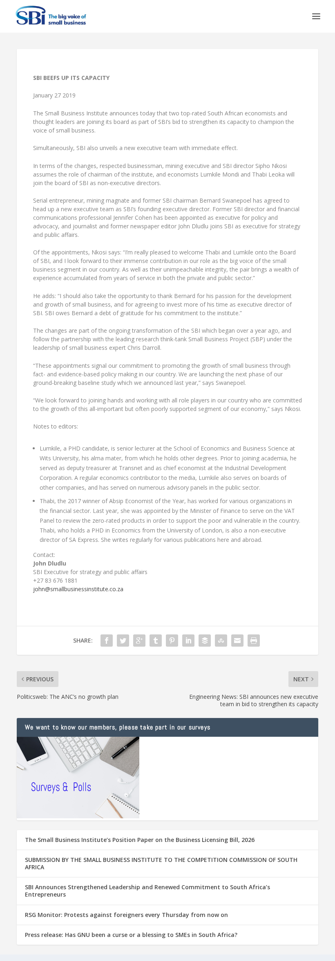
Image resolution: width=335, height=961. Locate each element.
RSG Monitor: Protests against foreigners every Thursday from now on (126, 915)
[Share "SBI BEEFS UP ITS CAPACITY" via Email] (237, 640)
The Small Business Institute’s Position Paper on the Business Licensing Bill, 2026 (140, 840)
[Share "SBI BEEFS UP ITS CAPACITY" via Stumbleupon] (221, 640)
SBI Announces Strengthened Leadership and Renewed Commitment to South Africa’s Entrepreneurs (147, 890)
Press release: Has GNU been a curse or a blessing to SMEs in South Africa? (131, 935)
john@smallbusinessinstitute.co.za (78, 589)
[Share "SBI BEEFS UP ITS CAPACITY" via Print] (254, 640)
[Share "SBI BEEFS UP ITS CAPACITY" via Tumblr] (155, 640)
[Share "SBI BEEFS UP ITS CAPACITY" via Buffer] (205, 640)
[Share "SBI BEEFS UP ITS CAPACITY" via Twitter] (123, 640)
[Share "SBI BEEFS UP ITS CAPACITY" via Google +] (139, 640)
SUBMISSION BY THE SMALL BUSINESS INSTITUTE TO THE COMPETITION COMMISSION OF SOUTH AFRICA (161, 863)
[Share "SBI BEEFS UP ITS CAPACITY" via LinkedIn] (188, 640)
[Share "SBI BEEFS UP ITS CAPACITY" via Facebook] (106, 640)
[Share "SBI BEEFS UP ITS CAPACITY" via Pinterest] (172, 640)
